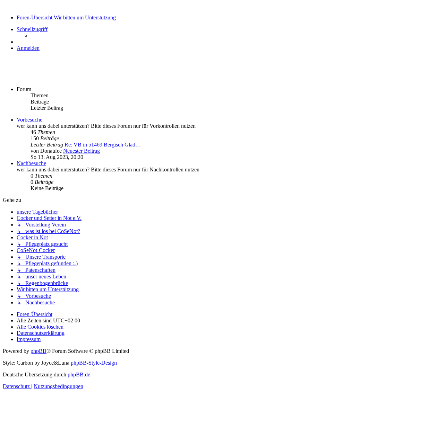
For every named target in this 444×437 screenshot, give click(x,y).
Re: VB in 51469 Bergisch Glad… (103, 145)
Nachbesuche (31, 163)
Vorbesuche (29, 120)
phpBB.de (79, 374)
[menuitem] (28, 48)
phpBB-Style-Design (94, 363)
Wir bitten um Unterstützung (55, 74)
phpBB (38, 351)
